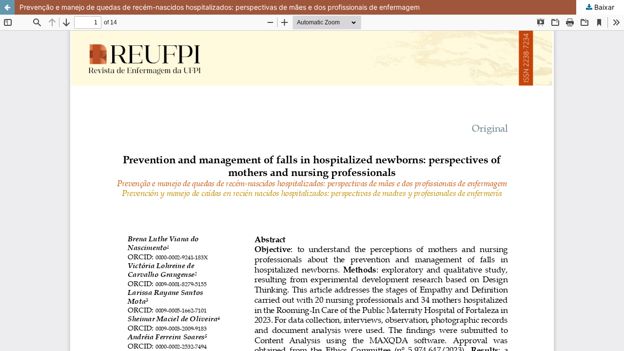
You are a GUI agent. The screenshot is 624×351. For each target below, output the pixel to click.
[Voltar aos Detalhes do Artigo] (7, 7)
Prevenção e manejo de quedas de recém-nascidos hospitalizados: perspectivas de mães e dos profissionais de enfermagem (220, 7)
